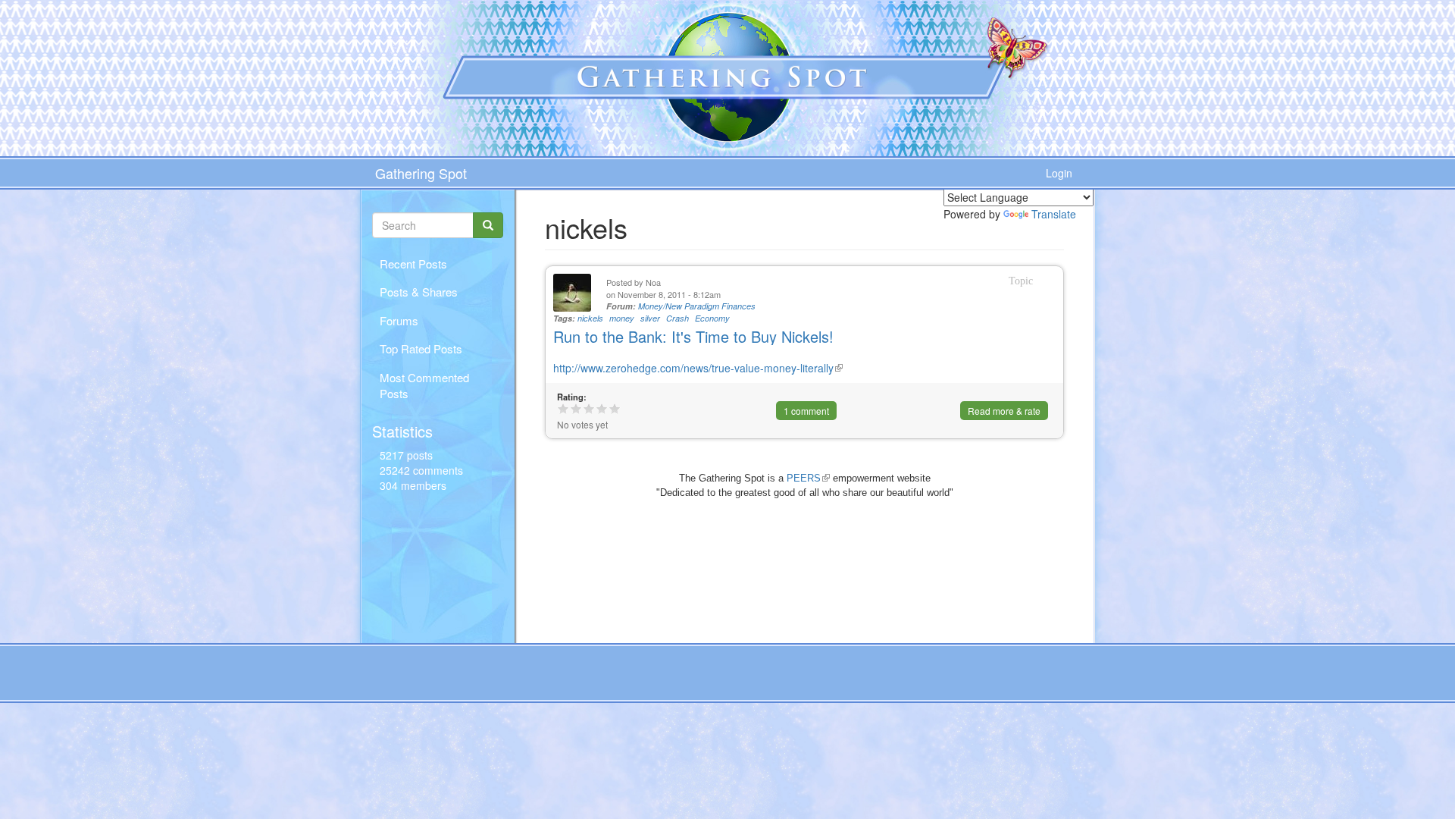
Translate (1053, 213)
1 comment (806, 410)
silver (650, 318)
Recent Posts (413, 263)
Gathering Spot (421, 173)
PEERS (808, 478)
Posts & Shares (419, 292)
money (621, 318)
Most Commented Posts (424, 385)
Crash (677, 318)
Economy (712, 318)
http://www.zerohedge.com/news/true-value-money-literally (698, 367)
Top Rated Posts (421, 348)
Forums (399, 320)
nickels (590, 318)
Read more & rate (1004, 410)
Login (1059, 172)
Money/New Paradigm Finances (697, 306)
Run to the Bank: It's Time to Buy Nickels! (693, 336)
